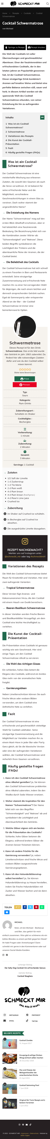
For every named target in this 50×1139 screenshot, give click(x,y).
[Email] (27, 1124)
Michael (9, 28)
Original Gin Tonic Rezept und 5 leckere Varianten (32, 1101)
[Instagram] (19, 1124)
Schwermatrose (16, 131)
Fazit (10, 148)
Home (4, 13)
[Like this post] (19, 907)
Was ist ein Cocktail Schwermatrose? (17, 125)
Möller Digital (25, 1135)
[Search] (47, 3)
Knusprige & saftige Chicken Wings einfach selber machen (31, 1056)
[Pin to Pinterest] (36, 907)
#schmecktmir (38, 556)
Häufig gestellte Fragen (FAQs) (24, 152)
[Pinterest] (23, 1124)
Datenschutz (34, 1133)
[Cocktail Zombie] (9, 1044)
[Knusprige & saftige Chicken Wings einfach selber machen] (9, 1059)
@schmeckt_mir (13, 556)
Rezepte (15, 13)
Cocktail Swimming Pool (29, 1085)
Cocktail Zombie (26, 1040)
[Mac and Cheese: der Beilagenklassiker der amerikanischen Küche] (9, 1074)
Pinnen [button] (26, 384)
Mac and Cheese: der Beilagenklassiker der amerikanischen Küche (28, 1072)
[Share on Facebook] (25, 907)
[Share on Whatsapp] (42, 907)
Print (26, 378)
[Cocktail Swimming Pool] (9, 1089)
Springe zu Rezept (16, 47)
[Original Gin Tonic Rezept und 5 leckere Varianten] (9, 1104)
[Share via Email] (6, 912)
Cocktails (27, 13)
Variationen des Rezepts (20, 136)
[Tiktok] (30, 1124)
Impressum (25, 1133)
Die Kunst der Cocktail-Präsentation (19, 142)
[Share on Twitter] (30, 907)
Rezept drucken (37, 47)
